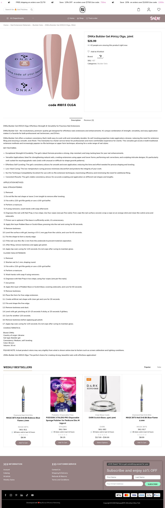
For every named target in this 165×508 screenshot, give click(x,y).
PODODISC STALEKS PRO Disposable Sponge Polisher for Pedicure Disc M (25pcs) (62, 420)
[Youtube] (32, 495)
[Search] (31, 9)
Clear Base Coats (102, 415)
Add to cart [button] (23, 443)
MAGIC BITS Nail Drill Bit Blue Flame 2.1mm (142, 419)
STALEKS (63, 427)
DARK (102, 427)
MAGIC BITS (23, 427)
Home (5, 25)
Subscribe (153, 484)
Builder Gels (38, 25)
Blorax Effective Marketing (51, 503)
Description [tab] (76, 120)
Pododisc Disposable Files (63, 415)
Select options (102, 443)
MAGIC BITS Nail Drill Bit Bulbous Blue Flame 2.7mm (23, 419)
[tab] (75, 120)
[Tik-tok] (27, 495)
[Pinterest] (16, 495)
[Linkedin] (22, 495)
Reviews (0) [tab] (89, 120)
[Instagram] (11, 495)
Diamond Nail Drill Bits (23, 415)
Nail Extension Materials (21, 25)
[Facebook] (5, 495)
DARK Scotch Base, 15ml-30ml (102, 418)
